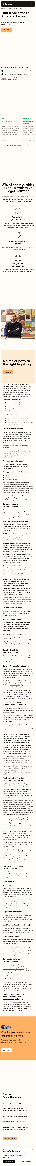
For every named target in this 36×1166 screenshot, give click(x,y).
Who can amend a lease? (12, 405)
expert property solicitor (21, 396)
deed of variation (15, 685)
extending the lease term (13, 438)
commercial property (12, 549)
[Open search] (31, 4)
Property (9, 8)
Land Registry (19, 930)
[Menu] (3, 4)
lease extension (24, 388)
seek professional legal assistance (13, 969)
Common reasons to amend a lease (15, 407)
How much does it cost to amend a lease (17, 419)
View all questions (9, 1138)
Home (3, 8)
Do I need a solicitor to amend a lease (16, 421)
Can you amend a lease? (12, 403)
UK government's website (21, 808)
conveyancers (28, 486)
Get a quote (6, 29)
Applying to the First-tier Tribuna (13, 784)
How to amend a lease (11, 409)
